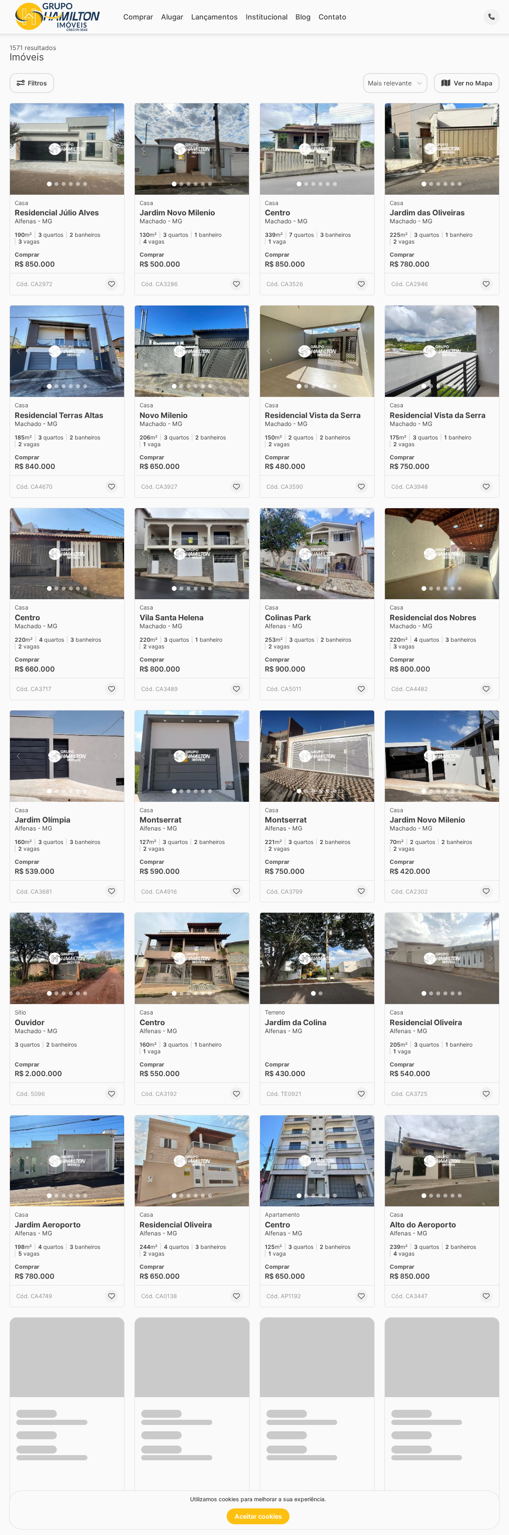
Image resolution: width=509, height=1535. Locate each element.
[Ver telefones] (491, 17)
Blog (303, 17)
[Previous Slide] (18, 149)
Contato (332, 17)
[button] (67, 149)
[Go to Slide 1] (49, 184)
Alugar (172, 17)
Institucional (267, 17)
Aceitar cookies (258, 1516)
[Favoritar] (111, 284)
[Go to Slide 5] (78, 184)
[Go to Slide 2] (56, 184)
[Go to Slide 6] (85, 184)
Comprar (138, 17)
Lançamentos (214, 17)
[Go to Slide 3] (64, 184)
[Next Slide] (115, 149)
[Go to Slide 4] (71, 184)
